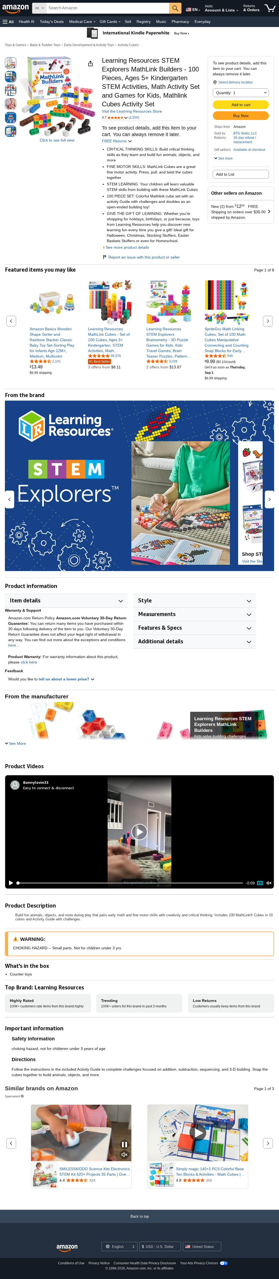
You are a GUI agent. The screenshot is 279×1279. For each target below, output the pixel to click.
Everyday (203, 21)
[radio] (10, 63)
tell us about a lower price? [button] (64, 679)
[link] (52, 342)
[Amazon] (16, 8)
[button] (8, 21)
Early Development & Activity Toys (89, 45)
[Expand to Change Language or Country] (199, 10)
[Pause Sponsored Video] (124, 1145)
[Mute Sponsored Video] (124, 1155)
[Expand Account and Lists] (237, 10)
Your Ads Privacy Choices (199, 1263)
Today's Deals (52, 21)
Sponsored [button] (12, 1096)
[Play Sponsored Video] (198, 1133)
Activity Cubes (128, 45)
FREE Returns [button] (115, 141)
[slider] (130, 883)
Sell (128, 21)
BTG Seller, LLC (245, 133)
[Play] (9, 883)
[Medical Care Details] (94, 21)
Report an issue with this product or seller (144, 257)
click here (29, 662)
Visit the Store (254, 561)
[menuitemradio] (260, 883)
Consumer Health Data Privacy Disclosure (145, 1263)
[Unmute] (269, 883)
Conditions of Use (71, 1263)
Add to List (225, 174)
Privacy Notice (99, 1263)
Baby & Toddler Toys (45, 45)
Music (161, 21)
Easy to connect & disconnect (48, 787)
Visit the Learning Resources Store (132, 111)
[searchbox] (107, 8)
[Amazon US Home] (67, 1248)
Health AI (26, 21)
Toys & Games (15, 45)
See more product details (127, 247)
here (12, 645)
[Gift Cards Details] (120, 21)
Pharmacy (180, 21)
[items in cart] (270, 8)
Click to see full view (57, 140)
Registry (144, 21)
